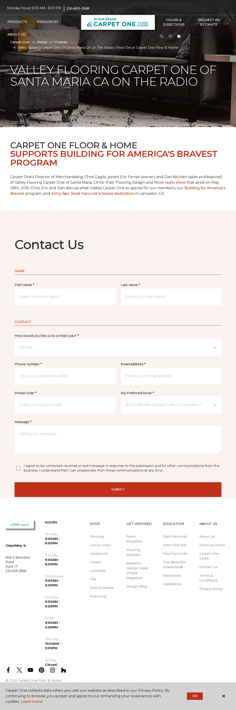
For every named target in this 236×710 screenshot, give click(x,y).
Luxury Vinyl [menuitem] (100, 545)
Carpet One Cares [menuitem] (209, 556)
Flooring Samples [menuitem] (133, 552)
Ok (194, 696)
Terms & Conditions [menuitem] (208, 577)
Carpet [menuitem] (95, 562)
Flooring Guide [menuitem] (175, 554)
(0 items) (178, 36)
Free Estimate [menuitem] (101, 588)
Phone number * (28, 364)
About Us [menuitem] (207, 536)
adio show (176, 182)
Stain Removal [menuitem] (175, 536)
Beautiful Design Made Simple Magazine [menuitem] (137, 570)
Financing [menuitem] (98, 596)
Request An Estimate (209, 22)
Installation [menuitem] (172, 584)
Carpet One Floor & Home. (40, 680)
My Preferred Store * (137, 393)
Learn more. (32, 701)
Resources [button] (47, 22)
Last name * (130, 284)
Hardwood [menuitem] (98, 554)
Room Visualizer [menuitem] (134, 538)
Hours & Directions (173, 22)
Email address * (133, 364)
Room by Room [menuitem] (212, 545)
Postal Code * (25, 393)
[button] (161, 36)
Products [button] (17, 22)
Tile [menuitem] (93, 579)
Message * (23, 422)
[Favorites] (170, 36)
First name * (24, 284)
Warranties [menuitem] (172, 575)
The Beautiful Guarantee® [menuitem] (174, 564)
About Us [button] (16, 34)
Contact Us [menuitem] (208, 567)
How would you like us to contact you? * (47, 335)
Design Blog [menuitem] (136, 586)
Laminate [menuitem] (98, 571)
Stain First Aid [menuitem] (174, 545)
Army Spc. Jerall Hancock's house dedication (92, 193)
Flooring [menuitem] (97, 536)
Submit (118, 489)
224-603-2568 (77, 8)
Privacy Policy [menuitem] (211, 589)
